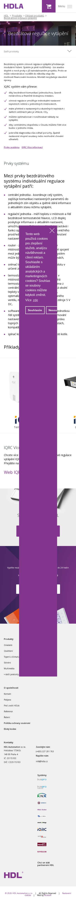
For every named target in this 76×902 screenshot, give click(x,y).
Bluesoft (47, 895)
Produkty (17, 16)
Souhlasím (35, 310)
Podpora (7, 699)
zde (35, 300)
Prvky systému (11, 147)
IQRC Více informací (32, 147)
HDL (6, 16)
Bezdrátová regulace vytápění (20, 18)
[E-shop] (49, 6)
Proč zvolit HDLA (11, 705)
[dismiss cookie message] (52, 230)
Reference (8, 711)
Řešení (7, 717)
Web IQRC (13, 472)
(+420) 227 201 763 (45, 751)
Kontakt (7, 693)
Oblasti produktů (34, 16)
